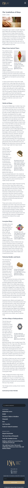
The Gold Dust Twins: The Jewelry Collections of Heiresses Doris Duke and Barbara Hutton (13, 446)
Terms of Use (13, 487)
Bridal (4, 414)
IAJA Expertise (6, 424)
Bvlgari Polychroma (7, 433)
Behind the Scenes (7, 411)
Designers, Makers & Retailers (10, 416)
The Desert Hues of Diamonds (10, 436)
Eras (3, 421)
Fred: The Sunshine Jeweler (9, 438)
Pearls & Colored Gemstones (10, 426)
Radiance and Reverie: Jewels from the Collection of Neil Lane (12, 441)
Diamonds (5, 419)
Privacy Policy (20, 487)
